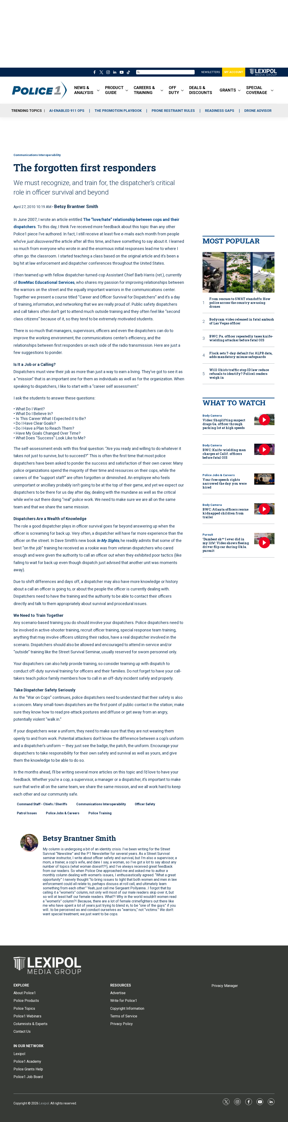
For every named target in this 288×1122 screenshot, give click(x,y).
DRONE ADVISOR (258, 111)
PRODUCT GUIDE (114, 90)
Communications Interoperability (37, 155)
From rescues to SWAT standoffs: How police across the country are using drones (239, 302)
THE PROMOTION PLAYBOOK (118, 111)
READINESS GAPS (219, 111)
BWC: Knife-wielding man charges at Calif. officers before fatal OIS (224, 454)
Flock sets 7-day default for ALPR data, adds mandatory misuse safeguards (240, 355)
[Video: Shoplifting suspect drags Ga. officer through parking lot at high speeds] (264, 419)
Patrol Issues (27, 813)
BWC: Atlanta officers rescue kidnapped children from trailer (225, 513)
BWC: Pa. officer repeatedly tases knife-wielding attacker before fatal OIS (241, 338)
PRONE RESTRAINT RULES (173, 111)
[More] (98, 90)
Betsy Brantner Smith (76, 206)
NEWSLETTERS (210, 72)
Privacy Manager (225, 986)
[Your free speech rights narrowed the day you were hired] (264, 479)
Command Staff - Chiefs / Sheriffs (42, 804)
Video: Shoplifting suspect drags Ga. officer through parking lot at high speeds (223, 424)
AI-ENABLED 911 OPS (66, 111)
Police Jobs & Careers (62, 813)
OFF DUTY (174, 90)
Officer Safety (145, 804)
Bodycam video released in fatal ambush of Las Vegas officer (241, 321)
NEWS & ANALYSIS (83, 90)
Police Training (100, 813)
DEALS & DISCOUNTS (200, 90)
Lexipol (44, 1103)
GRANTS (228, 90)
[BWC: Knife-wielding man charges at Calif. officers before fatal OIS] (264, 449)
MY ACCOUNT (233, 72)
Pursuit (207, 534)
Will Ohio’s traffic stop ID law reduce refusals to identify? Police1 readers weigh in (239, 373)
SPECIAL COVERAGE (256, 90)
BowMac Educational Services (46, 282)
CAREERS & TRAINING (144, 90)
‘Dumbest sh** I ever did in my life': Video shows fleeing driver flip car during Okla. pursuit (225, 545)
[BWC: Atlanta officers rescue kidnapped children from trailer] (264, 509)
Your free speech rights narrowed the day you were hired (224, 483)
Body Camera (212, 415)
